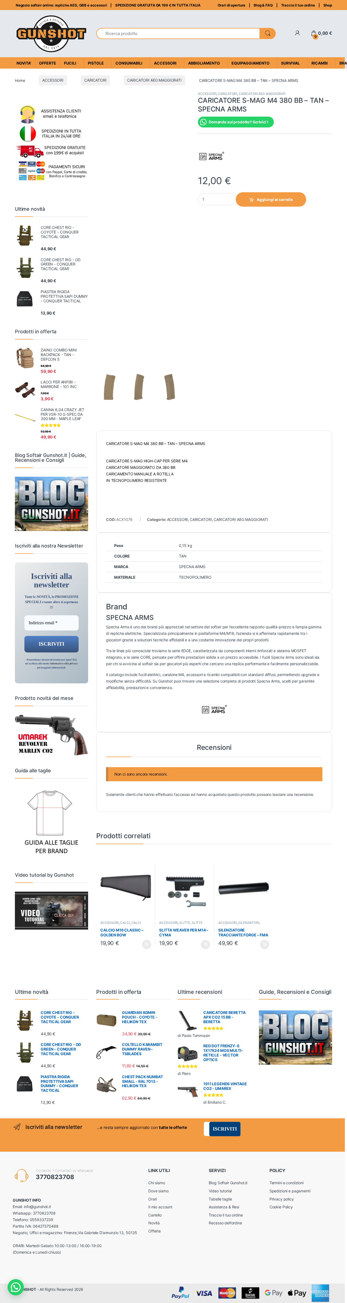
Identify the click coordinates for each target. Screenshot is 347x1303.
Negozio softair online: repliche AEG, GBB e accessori (61, 5)
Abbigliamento (204, 63)
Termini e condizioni (286, 1182)
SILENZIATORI (248, 923)
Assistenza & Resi (224, 1207)
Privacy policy (281, 1199)
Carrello (155, 1215)
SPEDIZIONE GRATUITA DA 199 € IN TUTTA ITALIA (158, 5)
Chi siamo (156, 1182)
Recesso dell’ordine (225, 1223)
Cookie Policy (281, 1207)
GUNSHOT (26, 1289)
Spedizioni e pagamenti (289, 1191)
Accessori (165, 63)
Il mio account (160, 1207)
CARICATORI (95, 80)
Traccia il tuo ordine (298, 5)
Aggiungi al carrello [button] (143, 944)
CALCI (125, 923)
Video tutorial (220, 1191)
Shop (327, 5)
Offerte (154, 1231)
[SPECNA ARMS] (211, 155)
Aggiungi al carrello (275, 199)
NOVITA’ (24, 63)
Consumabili (128, 63)
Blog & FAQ (263, 5)
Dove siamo (158, 1191)
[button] (16, 1287)
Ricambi (319, 63)
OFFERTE (47, 63)
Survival (290, 63)
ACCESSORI (52, 80)
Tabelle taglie (220, 1199)
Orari (152, 1199)
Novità (154, 1223)
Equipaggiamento (250, 63)
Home (20, 80)
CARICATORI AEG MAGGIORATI (154, 80)
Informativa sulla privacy (64, 663)
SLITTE (184, 923)
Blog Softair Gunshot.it (228, 1182)
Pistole (96, 63)
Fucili (70, 63)
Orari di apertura (232, 5)
